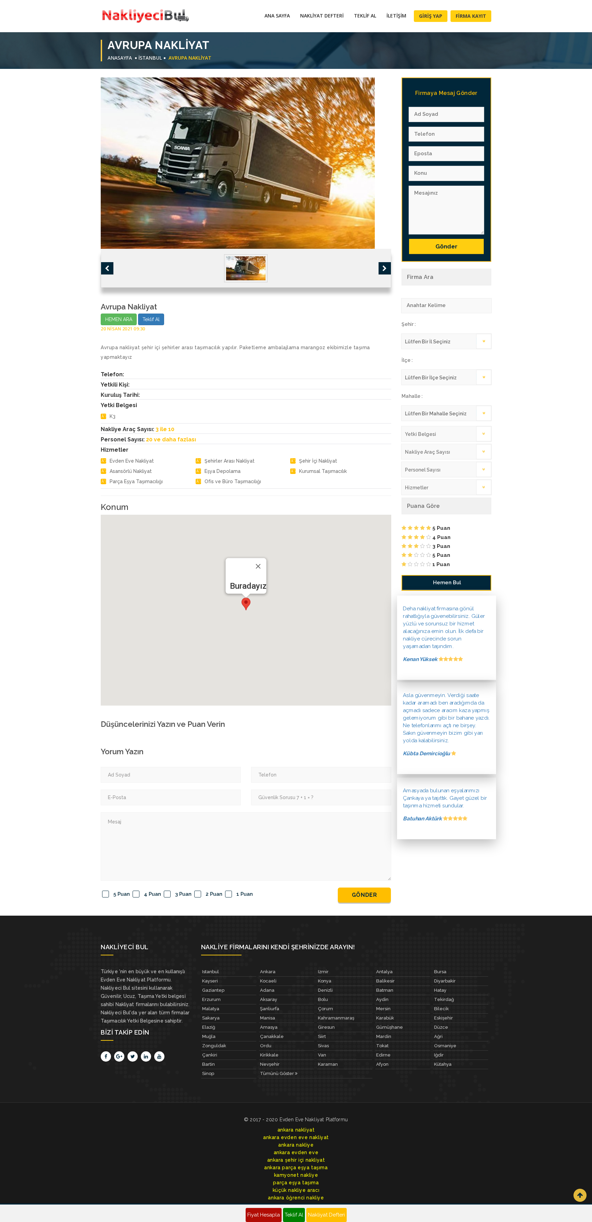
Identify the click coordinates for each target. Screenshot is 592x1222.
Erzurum (211, 999)
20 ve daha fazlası (171, 439)
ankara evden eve (296, 1152)
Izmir (323, 971)
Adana (267, 990)
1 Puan (244, 894)
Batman (384, 990)
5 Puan (121, 894)
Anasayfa (120, 57)
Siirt (322, 1036)
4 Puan (152, 894)
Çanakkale (272, 1036)
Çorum (325, 1008)
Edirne (383, 1055)
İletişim (396, 15)
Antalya (384, 971)
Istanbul (210, 971)
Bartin (208, 1064)
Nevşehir (270, 1064)
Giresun (326, 1027)
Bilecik (441, 1008)
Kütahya (443, 1064)
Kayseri (210, 980)
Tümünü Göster (277, 1073)
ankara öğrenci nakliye (296, 1197)
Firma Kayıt (471, 16)
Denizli (325, 990)
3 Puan (183, 894)
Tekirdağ (444, 999)
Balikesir (385, 980)
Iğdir (439, 1055)
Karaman (328, 1064)
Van (322, 1055)
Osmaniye (445, 1045)
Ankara (267, 971)
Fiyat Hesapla (263, 1215)
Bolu (323, 999)
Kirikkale (269, 1055)
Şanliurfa (269, 1008)
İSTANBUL (150, 57)
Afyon (382, 1064)
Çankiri (209, 1055)
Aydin (382, 999)
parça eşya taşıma (296, 1182)
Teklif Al (365, 15)
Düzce (441, 1027)
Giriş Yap (430, 16)
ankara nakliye (295, 1145)
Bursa (440, 971)
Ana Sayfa (277, 15)
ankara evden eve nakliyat (296, 1137)
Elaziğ (208, 1027)
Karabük (385, 1018)
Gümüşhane (389, 1027)
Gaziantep (213, 990)
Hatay (440, 990)
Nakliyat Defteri (322, 15)
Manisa (267, 1018)
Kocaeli (268, 980)
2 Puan (214, 894)
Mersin (383, 1008)
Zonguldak (214, 1045)
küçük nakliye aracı (296, 1190)
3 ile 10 (165, 429)
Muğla (208, 1036)
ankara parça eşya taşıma (296, 1167)
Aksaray (268, 999)
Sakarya (211, 1018)
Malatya (210, 1008)
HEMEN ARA (118, 319)
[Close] (258, 566)
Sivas (323, 1045)
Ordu (265, 1045)
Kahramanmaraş (336, 1018)
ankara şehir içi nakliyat (296, 1160)
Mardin (383, 1036)
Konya (324, 980)
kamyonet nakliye (296, 1175)
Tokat (382, 1045)
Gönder (364, 895)
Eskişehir (443, 1018)
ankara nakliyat (296, 1130)
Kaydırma (580, 1195)
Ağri (438, 1036)
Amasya (269, 1027)
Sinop (208, 1073)
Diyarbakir (445, 980)
